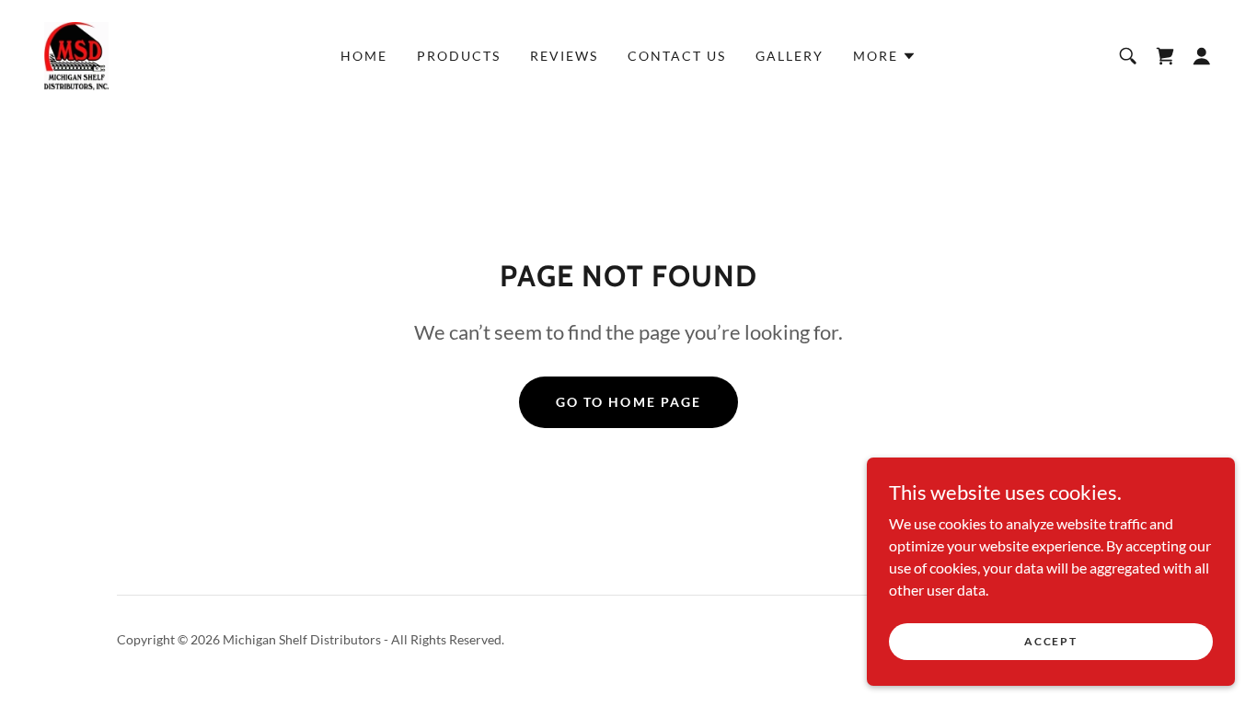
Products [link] (459, 56)
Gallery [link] (789, 56)
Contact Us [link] (677, 56)
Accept (1050, 641)
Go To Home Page (628, 402)
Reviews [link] (564, 56)
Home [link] (363, 56)
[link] (76, 54)
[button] (885, 56)
